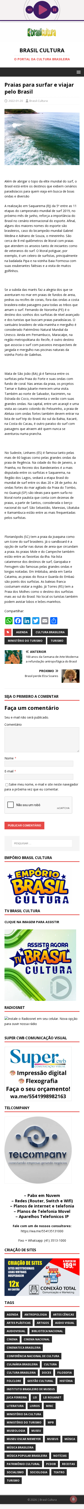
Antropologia (35, 1314)
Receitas (68, 1464)
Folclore (14, 1381)
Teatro (59, 1472)
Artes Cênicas (63, 1314)
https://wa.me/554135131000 (42, 1231)
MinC (49, 1406)
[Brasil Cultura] (42, 39)
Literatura (15, 1406)
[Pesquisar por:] (42, 843)
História (66, 1381)
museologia (16, 1431)
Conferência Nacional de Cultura (33, 1356)
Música (70, 1439)
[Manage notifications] (73, 1499)
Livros (35, 1406)
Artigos (43, 1323)
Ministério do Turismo (25, 641)
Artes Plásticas (18, 1323)
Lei (35, 1397)
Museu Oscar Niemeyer (24, 1439)
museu (36, 1431)
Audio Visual (64, 1323)
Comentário (13, 724)
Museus (52, 1439)
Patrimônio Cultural (23, 1464)
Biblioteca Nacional (47, 1331)
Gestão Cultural (40, 1381)
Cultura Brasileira (50, 632)
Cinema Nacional (37, 1339)
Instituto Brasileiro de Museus (31, 1389)
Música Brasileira (20, 1447)
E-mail (9, 771)
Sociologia (38, 1472)
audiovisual (16, 1331)
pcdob (51, 1464)
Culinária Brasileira (22, 1364)
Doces (46, 1373)
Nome (9, 758)
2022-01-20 (16, 101)
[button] (78, 72)
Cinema (12, 1339)
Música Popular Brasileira (27, 1456)
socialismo (15, 1472)
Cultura (50, 1364)
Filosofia (64, 1373)
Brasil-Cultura (38, 101)
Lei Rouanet (52, 1397)
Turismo (57, 641)
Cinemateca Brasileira (24, 1348)
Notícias (60, 1456)
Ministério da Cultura (24, 1414)
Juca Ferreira (17, 1397)
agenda (22, 632)
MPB (51, 1422)
